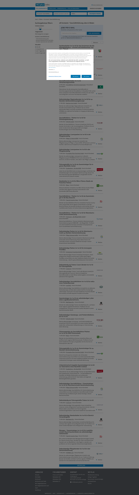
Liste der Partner (52, 67)
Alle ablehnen (75, 76)
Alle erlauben (86, 76)
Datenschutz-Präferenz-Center (55, 76)
